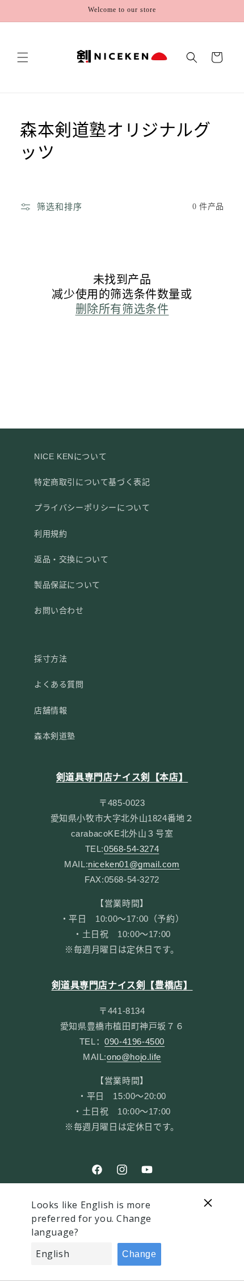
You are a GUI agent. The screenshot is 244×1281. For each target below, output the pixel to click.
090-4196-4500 (134, 1041)
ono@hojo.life (134, 1057)
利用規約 (50, 533)
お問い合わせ (59, 610)
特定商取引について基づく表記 (92, 481)
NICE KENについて (70, 456)
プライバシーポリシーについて (92, 507)
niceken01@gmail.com (133, 864)
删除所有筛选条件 (122, 309)
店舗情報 (50, 710)
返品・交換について (71, 559)
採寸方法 (50, 658)
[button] (22, 57)
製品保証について (67, 584)
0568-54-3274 (131, 849)
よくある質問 (59, 684)
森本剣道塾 (54, 736)
